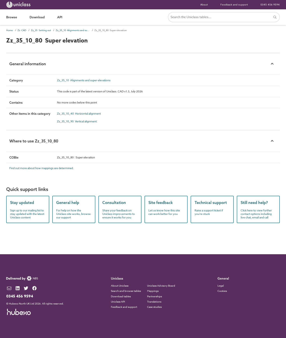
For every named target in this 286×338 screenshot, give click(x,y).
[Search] (275, 17)
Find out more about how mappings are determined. (41, 168)
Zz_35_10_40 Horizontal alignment (79, 113)
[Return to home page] (19, 4)
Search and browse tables (126, 291)
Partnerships (154, 296)
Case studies (154, 307)
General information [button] (27, 63)
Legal (221, 285)
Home (9, 30)
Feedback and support (234, 4)
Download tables (121, 296)
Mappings (153, 291)
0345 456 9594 (270, 4)
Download (37, 17)
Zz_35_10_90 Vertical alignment (77, 121)
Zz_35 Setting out (41, 30)
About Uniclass (119, 285)
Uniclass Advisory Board (161, 285)
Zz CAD (22, 30)
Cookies (222, 291)
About (204, 4)
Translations (154, 301)
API (59, 17)
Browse (11, 17)
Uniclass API (118, 301)
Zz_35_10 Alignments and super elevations (73, 30)
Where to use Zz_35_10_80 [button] (33, 141)
